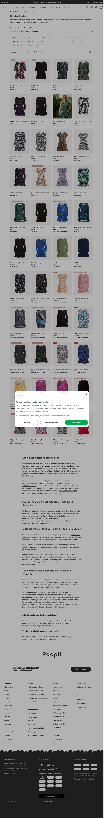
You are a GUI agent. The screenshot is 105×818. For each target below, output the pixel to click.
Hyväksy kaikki (76, 422)
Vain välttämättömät (51, 422)
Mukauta (27, 422)
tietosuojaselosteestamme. (61, 415)
